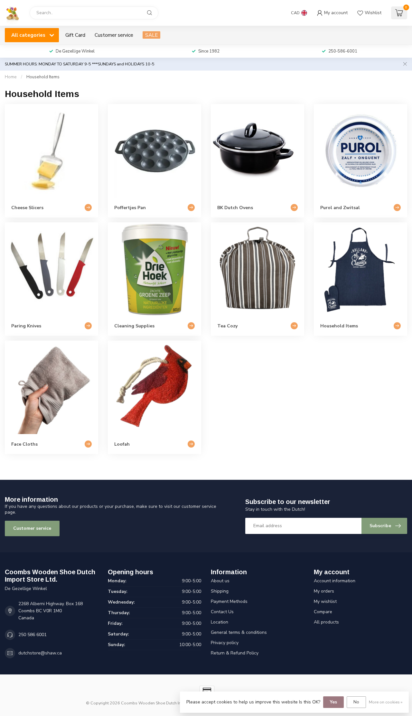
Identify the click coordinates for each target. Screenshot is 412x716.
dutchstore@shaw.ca (40, 653)
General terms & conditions (239, 632)
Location (219, 622)
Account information (334, 581)
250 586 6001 (32, 635)
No (356, 702)
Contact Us (222, 612)
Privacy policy (225, 643)
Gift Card (75, 35)
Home (11, 77)
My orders (324, 591)
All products (326, 622)
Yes (333, 702)
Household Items (43, 77)
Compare (323, 612)
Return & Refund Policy (234, 653)
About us (220, 581)
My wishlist (325, 601)
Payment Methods (229, 601)
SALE (151, 35)
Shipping (220, 591)
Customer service (114, 35)
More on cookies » (385, 702)
